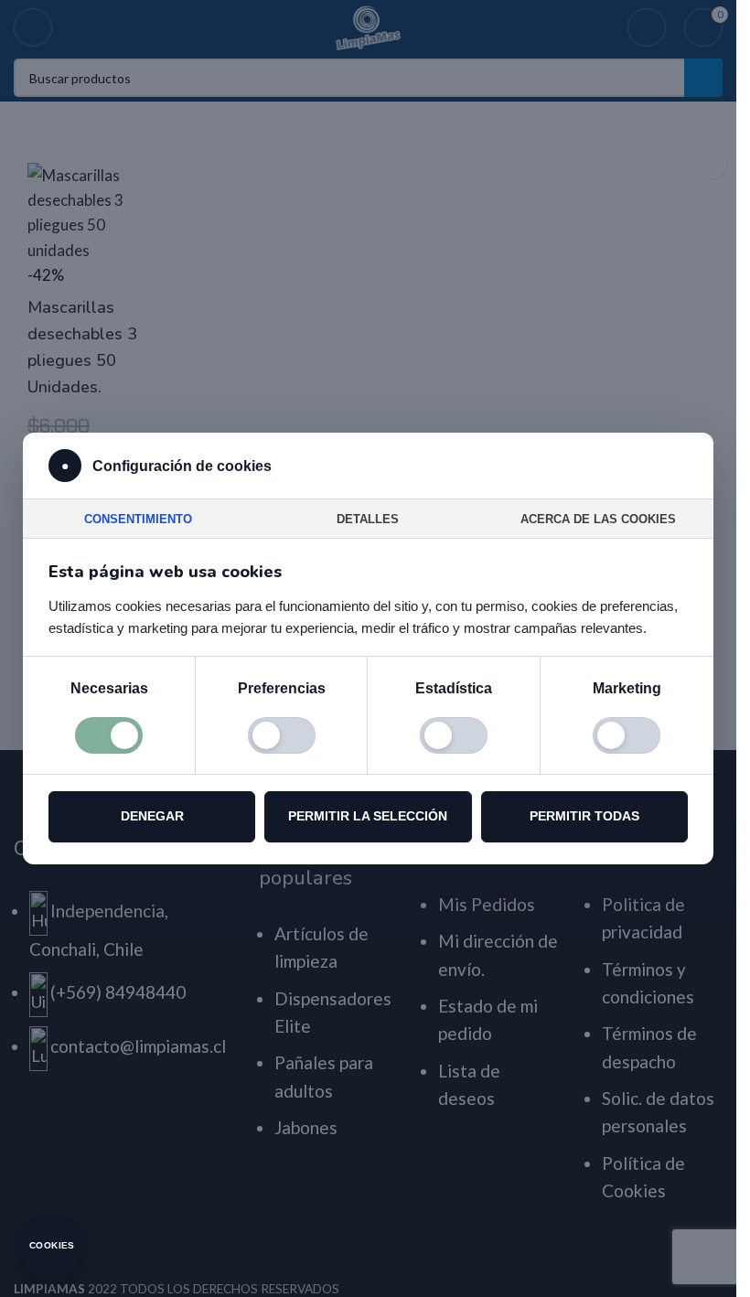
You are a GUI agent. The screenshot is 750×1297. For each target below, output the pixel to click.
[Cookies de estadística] (454, 735)
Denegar (152, 816)
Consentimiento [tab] (138, 519)
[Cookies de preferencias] (282, 735)
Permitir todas (584, 816)
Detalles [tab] (368, 519)
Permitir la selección (367, 816)
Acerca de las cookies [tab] (598, 519)
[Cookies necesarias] (109, 735)
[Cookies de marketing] (626, 735)
